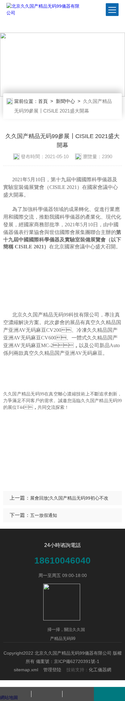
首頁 (43, 101)
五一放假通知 (43, 515)
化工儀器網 (100, 669)
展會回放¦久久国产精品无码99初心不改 (69, 498)
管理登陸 (52, 669)
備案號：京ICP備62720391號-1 (67, 661)
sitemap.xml (26, 669)
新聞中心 (65, 101)
